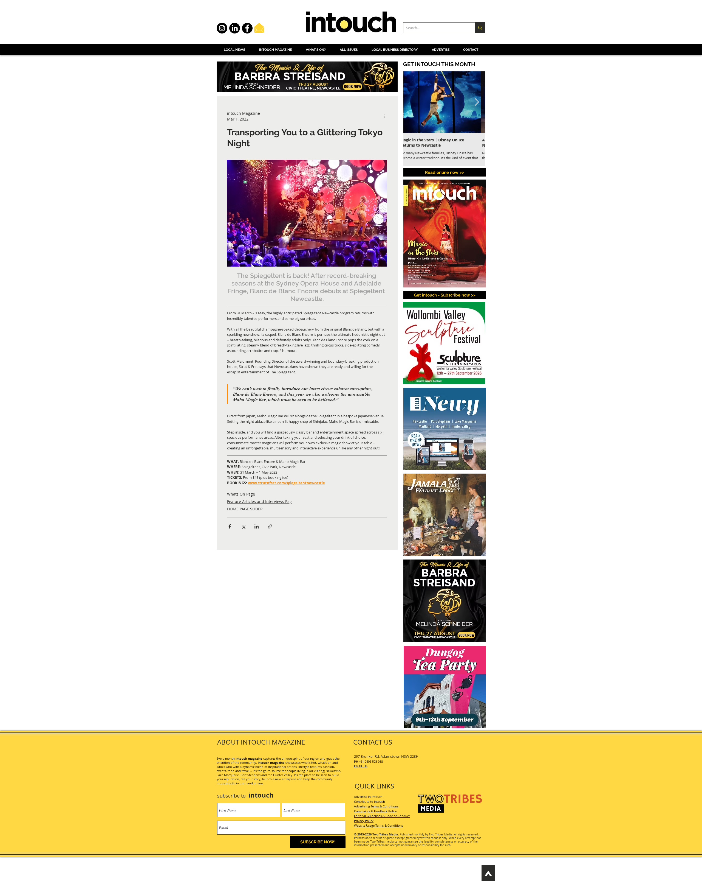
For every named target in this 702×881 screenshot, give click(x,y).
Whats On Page (241, 494)
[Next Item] (476, 102)
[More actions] (384, 116)
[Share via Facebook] (229, 526)
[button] (444, 295)
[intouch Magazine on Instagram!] (222, 28)
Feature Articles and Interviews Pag (259, 501)
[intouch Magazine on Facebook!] (247, 28)
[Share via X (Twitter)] (243, 526)
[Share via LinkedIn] (256, 526)
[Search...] (480, 28)
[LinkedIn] (234, 28)
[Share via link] (270, 526)
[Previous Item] (412, 102)
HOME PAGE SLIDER (245, 508)
